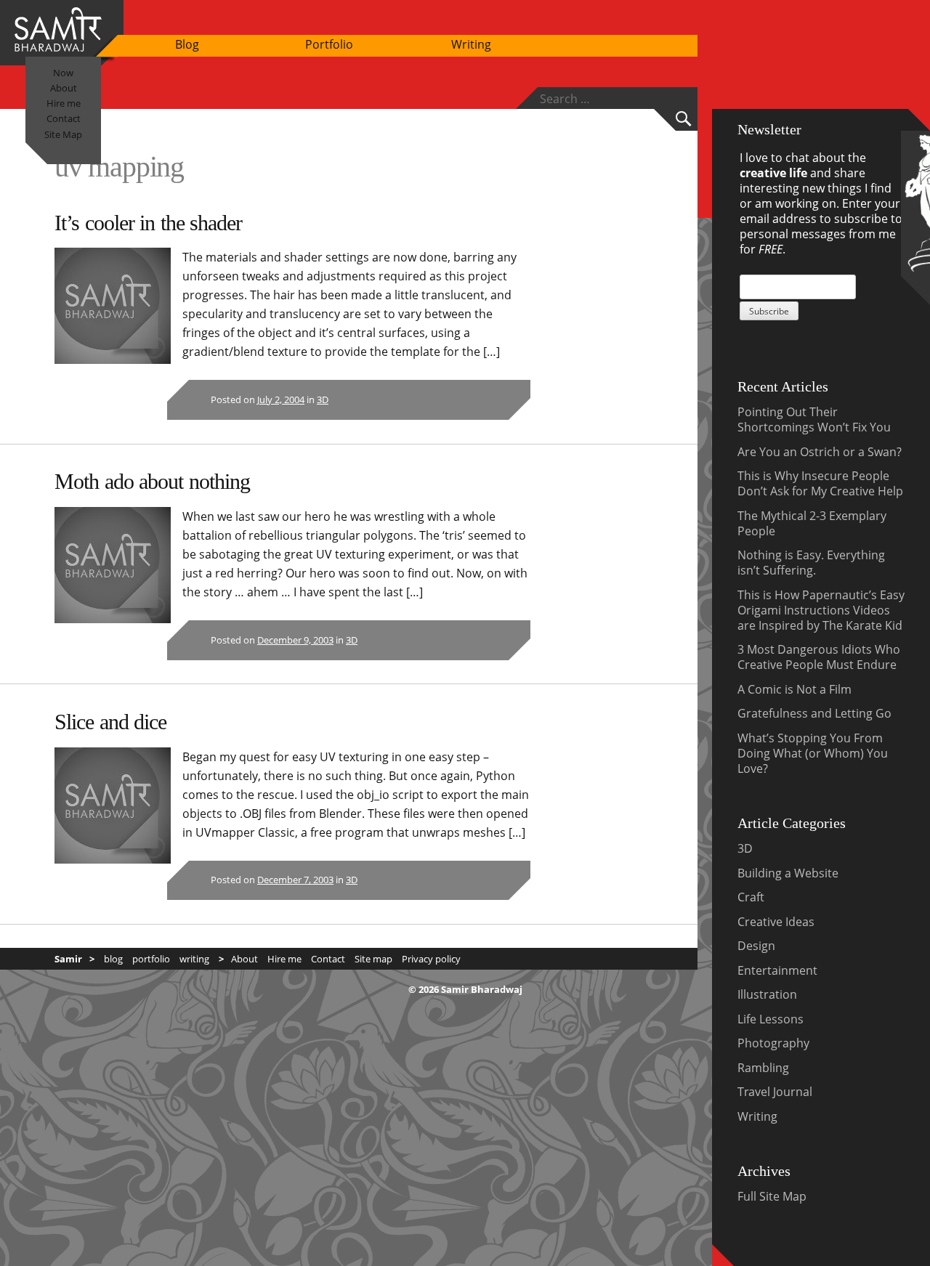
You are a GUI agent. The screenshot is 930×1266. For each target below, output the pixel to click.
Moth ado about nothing (152, 481)
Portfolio (329, 44)
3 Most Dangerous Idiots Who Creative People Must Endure (818, 657)
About (63, 87)
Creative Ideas (775, 922)
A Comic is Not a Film (794, 689)
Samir (68, 958)
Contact (63, 118)
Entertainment (777, 970)
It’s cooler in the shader (148, 223)
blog (113, 958)
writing (194, 958)
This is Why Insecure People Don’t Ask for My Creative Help (820, 483)
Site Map (63, 134)
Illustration (767, 994)
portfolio (151, 958)
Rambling (763, 1068)
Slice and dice (110, 722)
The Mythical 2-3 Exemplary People (811, 523)
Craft (750, 897)
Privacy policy (431, 958)
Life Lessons (770, 1019)
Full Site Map (771, 1196)
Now (63, 72)
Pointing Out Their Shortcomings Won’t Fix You (814, 419)
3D (322, 399)
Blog (187, 44)
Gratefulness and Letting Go (814, 713)
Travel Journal (774, 1092)
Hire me (63, 103)
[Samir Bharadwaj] (58, 47)
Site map (373, 958)
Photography (773, 1043)
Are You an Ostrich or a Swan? (819, 452)
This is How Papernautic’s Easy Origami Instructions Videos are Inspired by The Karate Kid (821, 610)
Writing (471, 44)
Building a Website (787, 873)
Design (756, 946)
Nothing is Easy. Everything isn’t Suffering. (811, 562)
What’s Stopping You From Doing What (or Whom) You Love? (812, 753)
